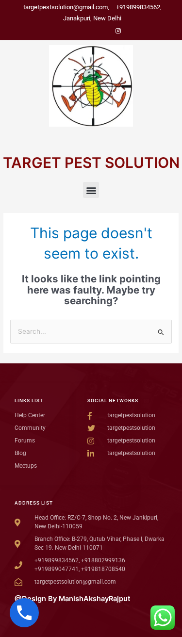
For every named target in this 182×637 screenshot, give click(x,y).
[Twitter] (85, 31)
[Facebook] (69, 31)
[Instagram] (118, 31)
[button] (91, 190)
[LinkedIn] (102, 31)
